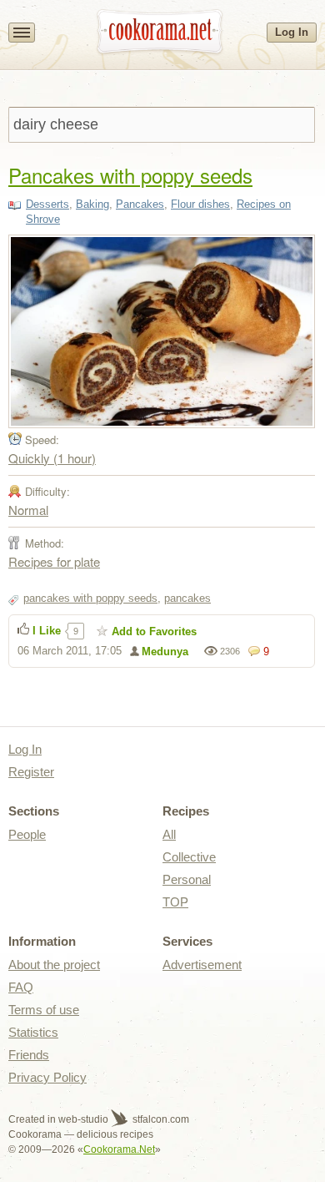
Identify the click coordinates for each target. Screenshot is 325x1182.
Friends (28, 1055)
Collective (189, 857)
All (169, 834)
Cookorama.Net (119, 1149)
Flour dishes (200, 204)
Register (31, 772)
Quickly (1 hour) (52, 458)
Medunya (165, 651)
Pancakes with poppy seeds (130, 174)
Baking (92, 204)
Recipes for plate (54, 561)
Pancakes (140, 204)
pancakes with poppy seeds (90, 598)
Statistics (33, 1032)
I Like (46, 630)
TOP (175, 902)
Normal (28, 509)
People (27, 834)
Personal (186, 879)
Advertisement (202, 964)
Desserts (47, 204)
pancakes (187, 598)
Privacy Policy (47, 1077)
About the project (54, 964)
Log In (291, 32)
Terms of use (43, 1010)
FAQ (20, 987)
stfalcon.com (159, 1119)
